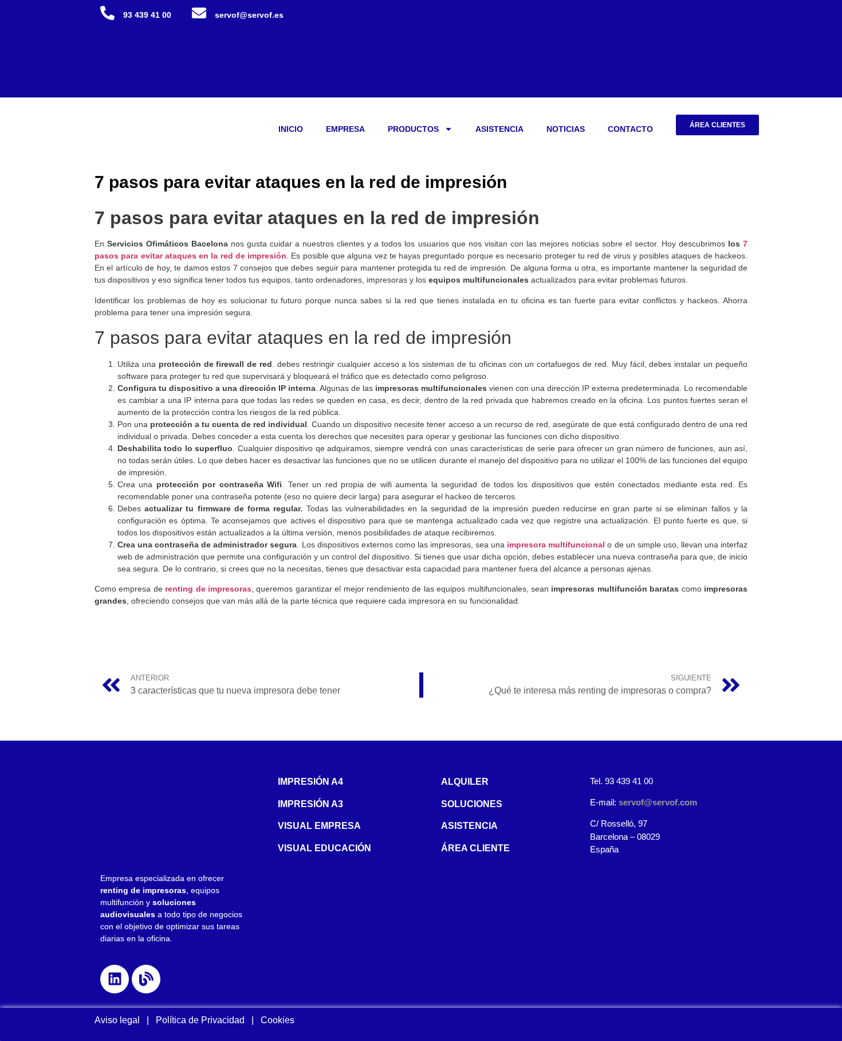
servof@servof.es (249, 14)
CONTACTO (630, 129)
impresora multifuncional (556, 544)
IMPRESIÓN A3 (310, 804)
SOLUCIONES (471, 804)
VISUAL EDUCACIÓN (324, 848)
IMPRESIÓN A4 (310, 781)
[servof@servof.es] (199, 13)
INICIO (290, 129)
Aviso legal (117, 1020)
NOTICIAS (565, 129)
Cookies (277, 1020)
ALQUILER (465, 781)
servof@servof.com (658, 802)
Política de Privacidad (203, 1020)
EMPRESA (345, 129)
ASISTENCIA (499, 129)
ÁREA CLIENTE (475, 848)
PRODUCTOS (413, 129)
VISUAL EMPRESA (319, 826)
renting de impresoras (208, 588)
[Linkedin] (114, 979)
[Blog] (146, 979)
